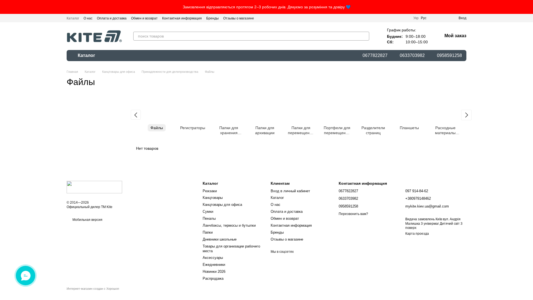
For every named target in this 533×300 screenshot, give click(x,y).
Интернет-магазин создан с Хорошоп (93, 288)
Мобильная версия (87, 220)
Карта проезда (417, 234)
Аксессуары (213, 258)
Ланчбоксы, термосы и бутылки (229, 225)
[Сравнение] (434, 18)
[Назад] (136, 115)
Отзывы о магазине (238, 18)
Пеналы (209, 218)
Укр (416, 18)
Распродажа (213, 278)
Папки (208, 232)
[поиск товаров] (364, 36)
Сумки (208, 211)
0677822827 (375, 55)
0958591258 (449, 55)
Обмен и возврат (144, 18)
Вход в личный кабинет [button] (290, 191)
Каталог (73, 18)
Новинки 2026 (214, 271)
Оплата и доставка (112, 18)
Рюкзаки (210, 191)
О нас (88, 18)
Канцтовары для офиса (222, 204)
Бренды (212, 18)
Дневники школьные (220, 239)
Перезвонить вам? (353, 214)
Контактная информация (182, 18)
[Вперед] (466, 115)
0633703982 (412, 55)
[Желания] (444, 18)
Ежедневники (214, 264)
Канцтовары (213, 198)
